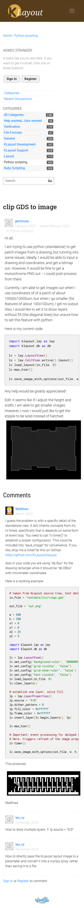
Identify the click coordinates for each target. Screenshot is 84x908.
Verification (12, 127)
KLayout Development (20, 144)
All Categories (14, 115)
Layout (9, 156)
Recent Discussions (18, 99)
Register (30, 79)
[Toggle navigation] (72, 11)
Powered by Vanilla (42, 900)
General (9, 138)
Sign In (12, 79)
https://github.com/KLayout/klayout (30, 555)
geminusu (22, 221)
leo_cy (19, 818)
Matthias (21, 509)
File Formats (13, 132)
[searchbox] (28, 180)
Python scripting (15, 162)
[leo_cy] (9, 819)
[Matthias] (9, 511)
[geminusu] (9, 223)
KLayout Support (16, 150)
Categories (11, 93)
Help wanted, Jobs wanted (23, 121)
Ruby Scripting (14, 168)
